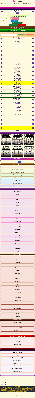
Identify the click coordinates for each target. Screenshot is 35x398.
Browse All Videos (17, 158)
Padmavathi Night (17, 226)
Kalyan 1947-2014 (17, 322)
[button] (17, 164)
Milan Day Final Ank (17, 360)
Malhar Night (17, 251)
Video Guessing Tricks (17, 172)
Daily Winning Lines (17, 169)
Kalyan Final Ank (17, 374)
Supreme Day (17, 216)
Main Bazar (17, 245)
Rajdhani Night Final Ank (17, 368)
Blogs (17, 180)
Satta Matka (26, 391)
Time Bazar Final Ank (17, 352)
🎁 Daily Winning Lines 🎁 (17, 22)
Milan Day (17, 210)
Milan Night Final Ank (17, 363)
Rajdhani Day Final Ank (17, 366)
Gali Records (17, 341)
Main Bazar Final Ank (17, 371)
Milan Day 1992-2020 (17, 327)
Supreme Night (17, 235)
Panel (33, 11)
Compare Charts (17, 186)
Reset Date (30, 34)
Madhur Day (17, 208)
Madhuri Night (17, 221)
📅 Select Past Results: (17, 33)
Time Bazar (17, 202)
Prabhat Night (17, 229)
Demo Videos (17, 183)
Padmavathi (17, 197)
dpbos (15, 387)
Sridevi (17, 194)
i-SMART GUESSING (13, 24)
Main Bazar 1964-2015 (17, 325)
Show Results (22, 34)
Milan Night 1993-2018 (17, 330)
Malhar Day (17, 248)
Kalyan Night (17, 240)
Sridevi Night (17, 224)
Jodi (1, 11)
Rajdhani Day (17, 213)
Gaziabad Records (17, 344)
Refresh (33, 132)
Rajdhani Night (17, 243)
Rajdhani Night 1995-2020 (17, 333)
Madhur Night (17, 232)
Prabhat (17, 205)
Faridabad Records (18, 347)
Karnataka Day (17, 191)
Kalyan (17, 218)
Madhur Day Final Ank (17, 355)
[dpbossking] (17, 1)
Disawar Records (17, 339)
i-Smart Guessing (17, 167)
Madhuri (17, 199)
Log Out (19, 161)
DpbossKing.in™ (18, 394)
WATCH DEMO (22, 24)
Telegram (15, 20)
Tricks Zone (17, 177)
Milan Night (17, 237)
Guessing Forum (18, 175)
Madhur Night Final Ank (17, 357)
